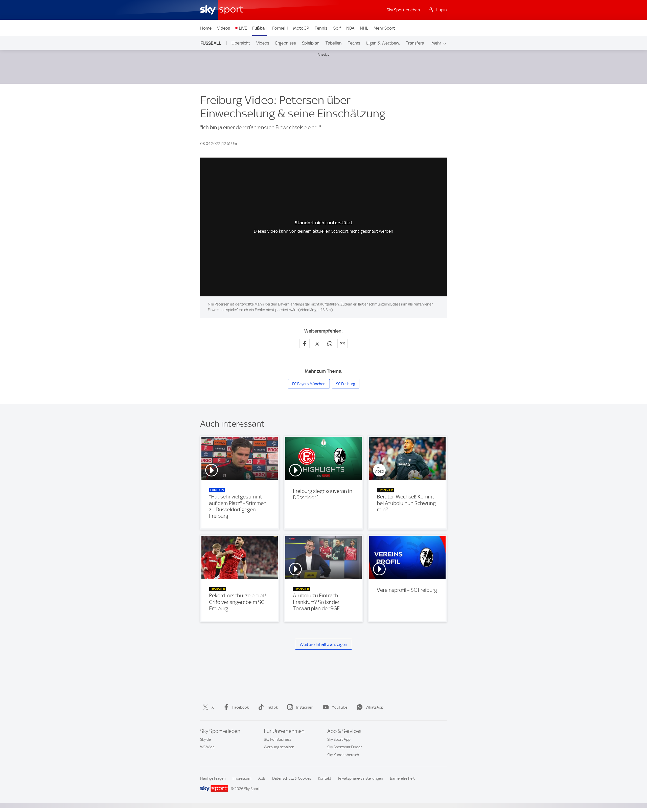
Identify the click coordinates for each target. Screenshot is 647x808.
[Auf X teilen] (317, 343)
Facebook (240, 707)
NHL (364, 28)
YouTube (339, 707)
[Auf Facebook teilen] (304, 343)
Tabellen (334, 43)
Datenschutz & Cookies (291, 778)
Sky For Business (277, 739)
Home (206, 28)
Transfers (415, 43)
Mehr (436, 43)
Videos (223, 28)
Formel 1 (280, 28)
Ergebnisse (285, 43)
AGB (261, 778)
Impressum (242, 778)
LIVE (243, 28)
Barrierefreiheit (402, 778)
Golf (337, 28)
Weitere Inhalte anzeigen (323, 644)
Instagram (304, 707)
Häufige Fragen (213, 778)
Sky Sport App (339, 739)
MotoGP (301, 28)
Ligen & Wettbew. (383, 43)
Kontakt (324, 778)
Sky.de (205, 739)
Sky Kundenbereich (343, 755)
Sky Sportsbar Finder (344, 747)
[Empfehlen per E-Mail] (342, 343)
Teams (354, 43)
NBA (350, 28)
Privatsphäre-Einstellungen (360, 778)
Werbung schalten (279, 747)
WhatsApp (374, 707)
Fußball (259, 28)
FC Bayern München (309, 384)
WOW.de (207, 747)
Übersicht (241, 43)
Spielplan (310, 43)
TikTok (272, 707)
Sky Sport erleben (403, 9)
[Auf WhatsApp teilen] (330, 343)
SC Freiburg (345, 384)
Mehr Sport (384, 28)
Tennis (321, 28)
